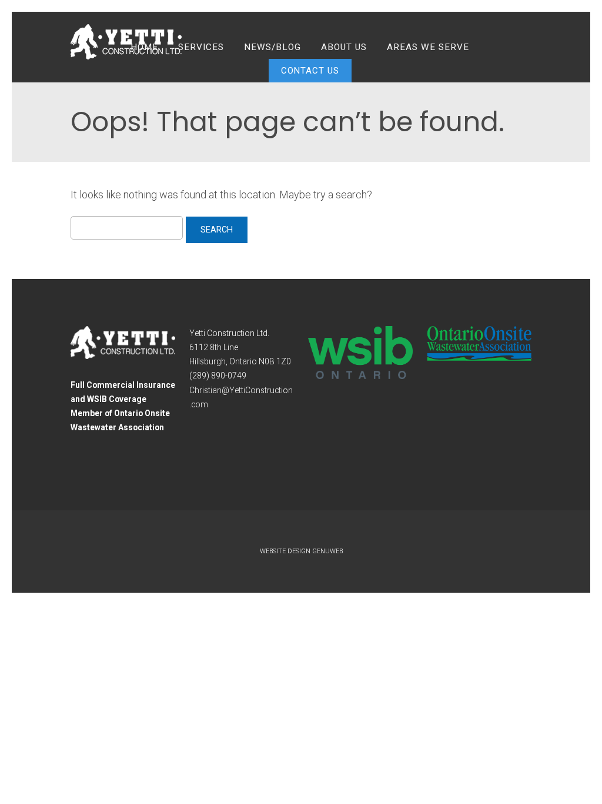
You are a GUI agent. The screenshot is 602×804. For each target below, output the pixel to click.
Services (201, 47)
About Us (344, 47)
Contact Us (310, 70)
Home (144, 47)
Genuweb (327, 551)
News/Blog (272, 47)
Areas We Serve (428, 47)
